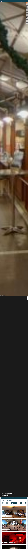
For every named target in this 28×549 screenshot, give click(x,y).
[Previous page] (7, 503)
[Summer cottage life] (14, 525)
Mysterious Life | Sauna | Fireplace (8, 542)
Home (3, 497)
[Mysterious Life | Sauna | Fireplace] (14, 538)
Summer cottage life (6, 529)
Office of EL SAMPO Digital (7, 516)
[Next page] (21, 503)
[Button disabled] (25, 503)
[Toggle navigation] (27, 1)
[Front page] (1, 1)
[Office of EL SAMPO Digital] (14, 512)
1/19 (14, 503)
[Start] (2, 503)
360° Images (6, 497)
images (8, 495)
